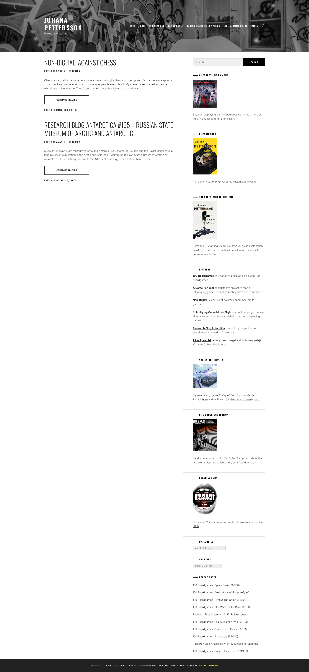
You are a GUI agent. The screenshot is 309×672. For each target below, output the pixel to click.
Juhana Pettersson (63, 23)
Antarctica (62, 180)
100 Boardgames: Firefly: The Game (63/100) (220, 599)
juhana (76, 71)
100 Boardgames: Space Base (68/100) (216, 585)
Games (59, 109)
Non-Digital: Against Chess (80, 62)
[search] (263, 26)
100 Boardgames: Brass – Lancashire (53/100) (220, 651)
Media (254, 25)
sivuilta (251, 181)
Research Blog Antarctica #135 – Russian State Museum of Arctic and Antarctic (108, 129)
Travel (73, 180)
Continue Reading (66, 99)
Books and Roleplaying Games (166, 25)
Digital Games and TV (235, 25)
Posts (142, 25)
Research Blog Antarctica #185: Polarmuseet (219, 614)
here (255, 114)
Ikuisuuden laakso (241, 399)
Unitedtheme (210, 665)
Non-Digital (70, 109)
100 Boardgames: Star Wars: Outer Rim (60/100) (222, 607)
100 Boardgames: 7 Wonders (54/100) (215, 636)
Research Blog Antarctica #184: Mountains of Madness (225, 643)
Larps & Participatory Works (203, 25)
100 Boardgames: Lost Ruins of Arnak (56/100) (221, 621)
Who (132, 25)
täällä (196, 526)
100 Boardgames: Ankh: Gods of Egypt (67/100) (221, 592)
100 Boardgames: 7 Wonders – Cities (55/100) (220, 629)
